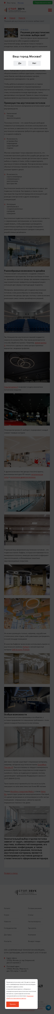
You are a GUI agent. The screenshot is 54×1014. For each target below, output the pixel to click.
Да (19, 63)
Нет (34, 63)
